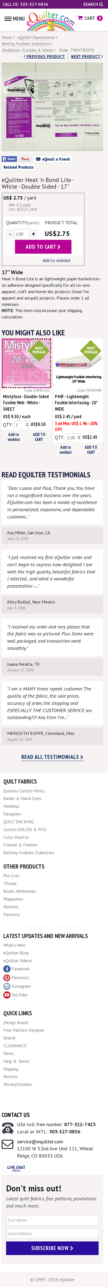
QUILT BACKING (18, 821)
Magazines (13, 899)
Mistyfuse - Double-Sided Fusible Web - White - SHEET (26, 402)
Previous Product (45, 56)
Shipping (10, 1069)
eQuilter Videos (17, 960)
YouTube (19, 994)
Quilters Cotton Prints (24, 791)
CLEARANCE (15, 1045)
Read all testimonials (50, 756)
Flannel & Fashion (20, 844)
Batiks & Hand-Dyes (22, 798)
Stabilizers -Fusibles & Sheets (27, 50)
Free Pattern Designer (23, 1030)
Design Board (15, 1022)
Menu (19, 18)
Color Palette (16, 837)
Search (91, 4)
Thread (9, 883)
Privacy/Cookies (17, 1084)
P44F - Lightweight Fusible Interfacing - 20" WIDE (76, 402)
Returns (10, 1076)
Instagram (21, 986)
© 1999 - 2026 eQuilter (52, 1279)
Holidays (11, 806)
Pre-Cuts (11, 875)
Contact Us (16, 1115)
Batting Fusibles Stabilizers (25, 43)
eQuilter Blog (16, 953)
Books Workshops (19, 891)
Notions (10, 906)
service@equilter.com (40, 1141)
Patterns (11, 914)
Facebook (21, 968)
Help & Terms (16, 1061)
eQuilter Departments (36, 37)
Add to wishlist (57, 260)
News (8, 1053)
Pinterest (20, 977)
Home (7, 37)
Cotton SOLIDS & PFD (24, 829)
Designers (12, 814)
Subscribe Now (50, 1248)
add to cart (41, 246)
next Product (86, 56)
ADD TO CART (39, 437)
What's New (14, 945)
